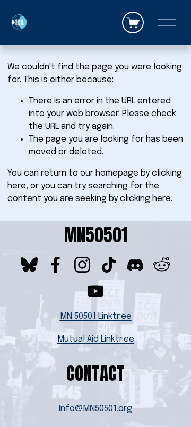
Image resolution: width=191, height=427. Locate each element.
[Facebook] (55, 264)
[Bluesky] (29, 264)
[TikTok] (108, 264)
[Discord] (135, 264)
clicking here (145, 198)
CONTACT (95, 374)
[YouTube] (95, 291)
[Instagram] (82, 264)
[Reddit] (161, 264)
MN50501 (95, 235)
